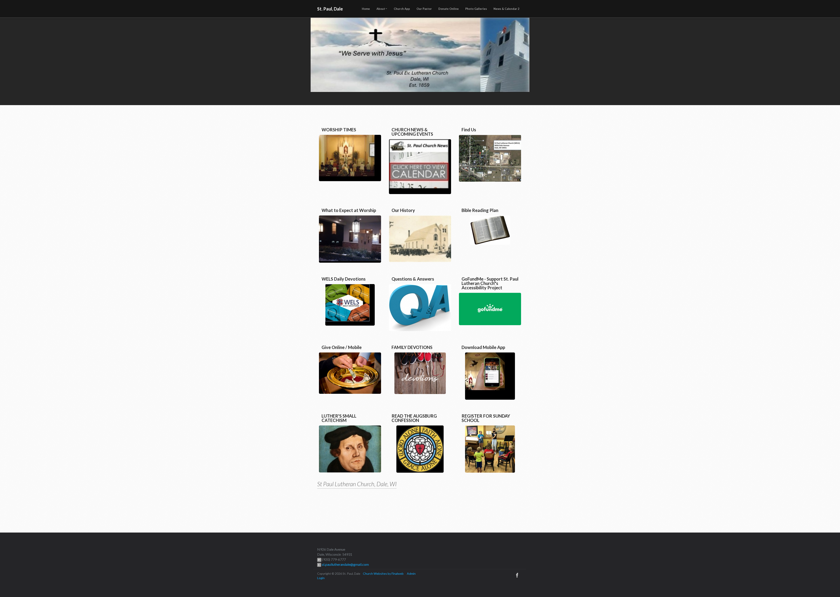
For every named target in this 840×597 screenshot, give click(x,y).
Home (366, 8)
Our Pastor (424, 8)
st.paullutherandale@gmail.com (345, 564)
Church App (402, 8)
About (380, 8)
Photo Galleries (476, 8)
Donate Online (448, 8)
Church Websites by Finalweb (383, 573)
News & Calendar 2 (507, 8)
